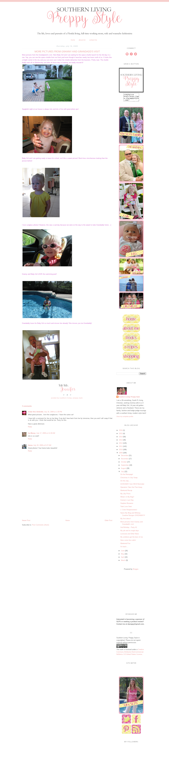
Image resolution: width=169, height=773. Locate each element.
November (124, 459)
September (125, 465)
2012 (120, 443)
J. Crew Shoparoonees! (128, 510)
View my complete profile (124, 416)
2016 (120, 430)
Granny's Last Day (127, 500)
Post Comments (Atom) (40, 525)
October (124, 462)
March (123, 560)
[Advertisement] (40, 502)
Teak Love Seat (126, 506)
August (123, 468)
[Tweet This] (67, 396)
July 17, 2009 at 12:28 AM (45, 433)
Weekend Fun (125, 543)
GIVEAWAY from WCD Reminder (132, 484)
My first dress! (125, 518)
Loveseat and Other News (129, 534)
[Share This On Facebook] (63, 396)
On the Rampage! (126, 474)
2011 (120, 446)
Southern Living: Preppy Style (129, 397)
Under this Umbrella (35, 412)
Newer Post (26, 520)
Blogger (135, 569)
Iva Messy (32, 433)
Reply (30, 427)
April (122, 557)
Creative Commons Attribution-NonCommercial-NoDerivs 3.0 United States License (130, 652)
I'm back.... (124, 547)
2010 (120, 449)
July (122, 471)
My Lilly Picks (125, 494)
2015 (120, 433)
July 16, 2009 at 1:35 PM (53, 412)
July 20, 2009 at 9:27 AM (42, 445)
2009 (120, 453)
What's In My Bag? (127, 497)
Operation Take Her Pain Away (131, 487)
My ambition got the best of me (131, 537)
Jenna (30, 445)
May (122, 554)
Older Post (108, 520)
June (122, 551)
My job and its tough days (129, 530)
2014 (120, 437)
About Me (82, 40)
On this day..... (125, 481)
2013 (120, 440)
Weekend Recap (126, 490)
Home (73, 40)
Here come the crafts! (128, 540)
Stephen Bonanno (126, 503)
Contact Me (93, 40)
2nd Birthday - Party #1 (128, 527)
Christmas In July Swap (128, 477)
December (124, 455)
